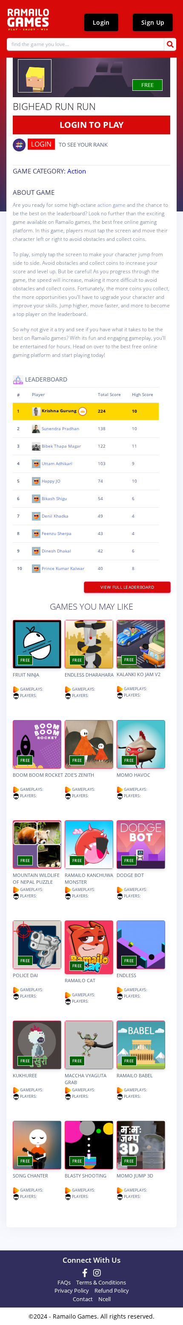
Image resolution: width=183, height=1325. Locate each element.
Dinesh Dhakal (56, 550)
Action (76, 171)
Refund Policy (111, 1290)
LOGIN (41, 144)
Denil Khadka (55, 515)
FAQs (64, 1282)
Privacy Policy (71, 1290)
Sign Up (152, 22)
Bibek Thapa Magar (61, 445)
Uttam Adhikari (57, 463)
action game (111, 204)
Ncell (104, 1299)
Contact (83, 1299)
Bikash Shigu (54, 498)
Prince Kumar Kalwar (63, 568)
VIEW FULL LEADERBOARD (127, 587)
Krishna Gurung (60, 411)
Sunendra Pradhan (60, 428)
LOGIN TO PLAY (91, 124)
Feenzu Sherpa (56, 533)
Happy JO (51, 480)
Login (101, 22)
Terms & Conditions (101, 1282)
